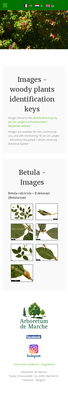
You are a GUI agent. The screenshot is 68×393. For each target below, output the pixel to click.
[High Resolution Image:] (20, 213)
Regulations (48, 364)
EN (52, 6)
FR (30, 6)
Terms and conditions (26, 364)
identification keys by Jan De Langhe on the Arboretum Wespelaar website (32, 122)
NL (41, 6)
